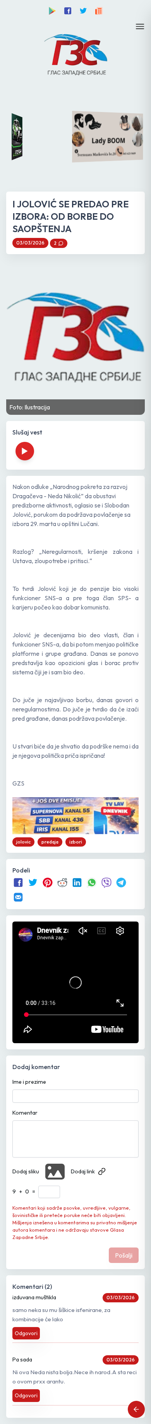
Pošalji (123, 1255)
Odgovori (26, 1333)
